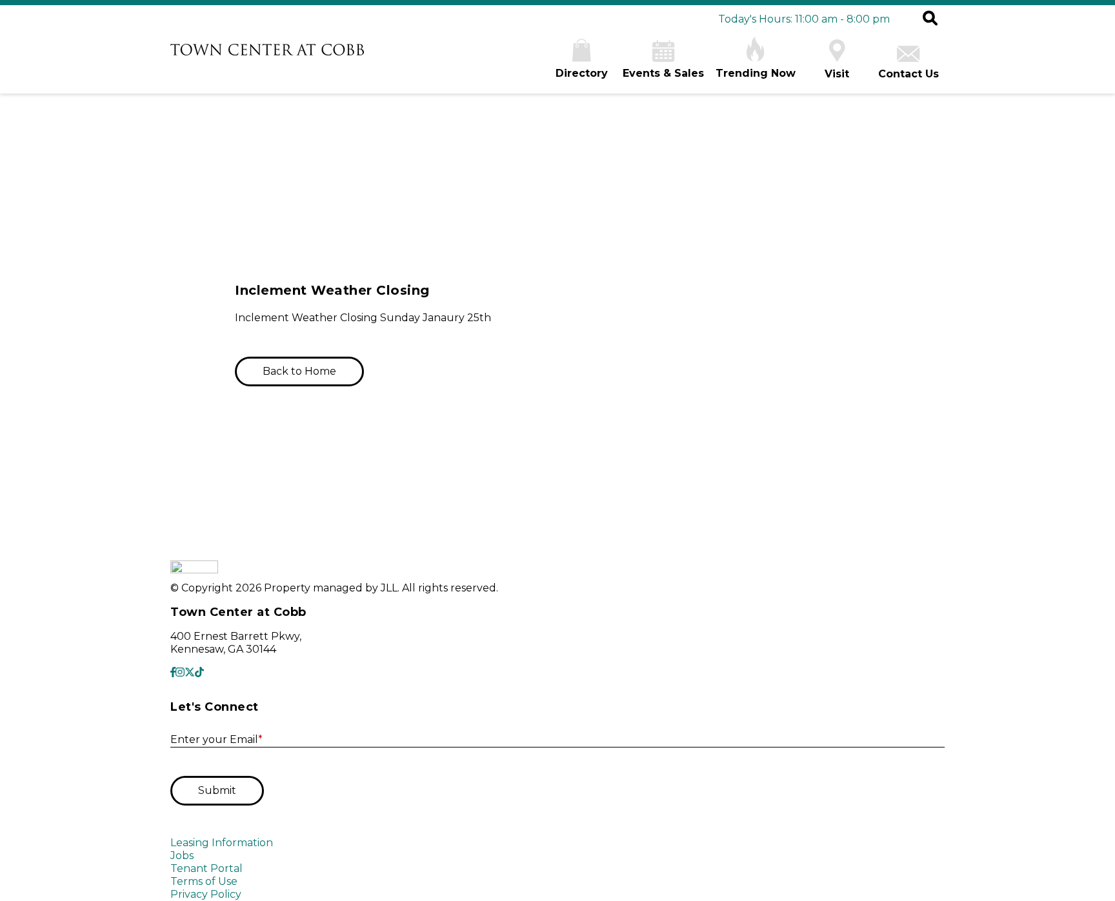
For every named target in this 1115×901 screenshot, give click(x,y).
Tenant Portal (206, 868)
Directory (582, 73)
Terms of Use (203, 881)
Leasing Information (221, 843)
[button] (930, 19)
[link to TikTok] (199, 672)
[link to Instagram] (180, 672)
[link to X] (190, 672)
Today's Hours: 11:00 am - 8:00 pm (804, 19)
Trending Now (756, 73)
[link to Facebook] (173, 672)
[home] (267, 51)
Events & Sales (663, 73)
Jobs (182, 855)
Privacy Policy (205, 894)
